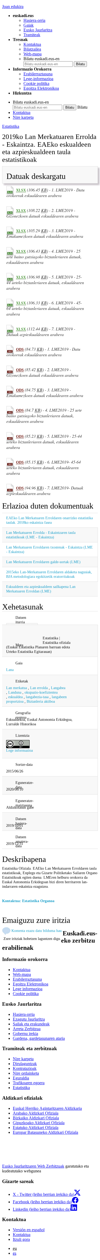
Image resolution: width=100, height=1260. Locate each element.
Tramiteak (31, 34)
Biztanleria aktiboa (41, 701)
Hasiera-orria (34, 20)
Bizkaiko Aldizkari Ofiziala (36, 1118)
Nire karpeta (23, 117)
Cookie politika (36, 83)
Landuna (14, 692)
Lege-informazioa (38, 78)
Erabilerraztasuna (38, 74)
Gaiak (28, 25)
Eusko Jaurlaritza (37, 30)
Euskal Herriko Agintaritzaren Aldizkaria (47, 1108)
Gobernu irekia (25, 1033)
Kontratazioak (25, 1068)
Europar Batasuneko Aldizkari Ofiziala (45, 1132)
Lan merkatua (16, 688)
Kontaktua (32, 44)
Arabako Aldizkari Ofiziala (35, 1113)
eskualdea (15, 697)
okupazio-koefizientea (41, 692)
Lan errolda (39, 688)
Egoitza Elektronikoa (41, 88)
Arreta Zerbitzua (27, 1028)
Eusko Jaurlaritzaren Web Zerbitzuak (33, 1166)
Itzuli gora (21, 1239)
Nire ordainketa (26, 1073)
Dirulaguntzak (25, 1063)
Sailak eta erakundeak (31, 1024)
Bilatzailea (32, 49)
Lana (10, 670)
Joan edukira (12, 6)
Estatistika (10, 126)
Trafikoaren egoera (29, 1083)
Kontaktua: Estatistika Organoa (28, 901)
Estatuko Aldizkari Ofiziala (35, 1127)
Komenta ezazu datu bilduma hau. (37, 930)
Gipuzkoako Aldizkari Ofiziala (39, 1122)
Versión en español (29, 1230)
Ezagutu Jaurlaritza (29, 1019)
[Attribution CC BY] (18, 744)
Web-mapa (32, 54)
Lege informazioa (19, 750)
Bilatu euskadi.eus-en (41, 58)
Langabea (58, 688)
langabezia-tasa (37, 697)
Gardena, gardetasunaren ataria (39, 1038)
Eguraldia (21, 1078)
